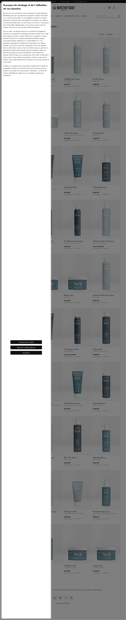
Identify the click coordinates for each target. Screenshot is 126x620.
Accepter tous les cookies (26, 342)
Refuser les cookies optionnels (26, 347)
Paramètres (26, 353)
